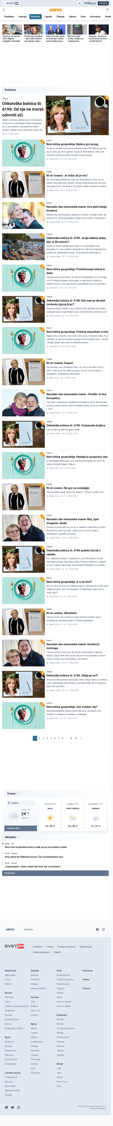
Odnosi (49, 140)
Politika (49, 172)
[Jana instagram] (103, 929)
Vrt (12, 844)
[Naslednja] (81, 738)
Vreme (11, 793)
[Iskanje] (108, 9)
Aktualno (10, 837)
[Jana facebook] (97, 929)
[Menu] (4, 10)
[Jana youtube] (12, 1107)
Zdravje (5, 98)
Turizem (14, 853)
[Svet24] (11, 3)
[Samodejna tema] (79, 3)
